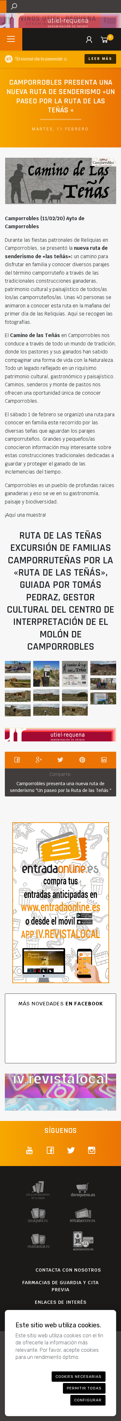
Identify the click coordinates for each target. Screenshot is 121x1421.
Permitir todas (84, 1388)
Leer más (100, 59)
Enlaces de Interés (60, 1302)
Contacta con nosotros (68, 1270)
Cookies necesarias (78, 1376)
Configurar (88, 1400)
